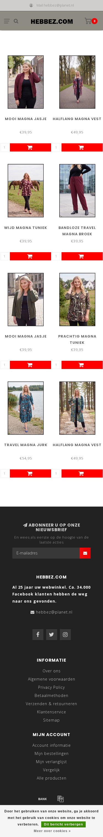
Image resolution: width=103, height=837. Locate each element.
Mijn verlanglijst (51, 761)
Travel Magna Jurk (26, 444)
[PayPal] (60, 799)
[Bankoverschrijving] (42, 799)
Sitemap (51, 720)
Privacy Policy (51, 687)
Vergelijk (51, 769)
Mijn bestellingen (52, 753)
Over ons (52, 670)
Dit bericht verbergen (63, 824)
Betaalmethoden (51, 695)
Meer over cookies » (52, 831)
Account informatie (51, 745)
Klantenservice (51, 711)
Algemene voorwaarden (51, 679)
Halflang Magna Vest (77, 118)
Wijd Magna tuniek (25, 227)
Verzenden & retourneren (51, 703)
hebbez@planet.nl (54, 612)
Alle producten (51, 778)
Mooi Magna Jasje (26, 118)
